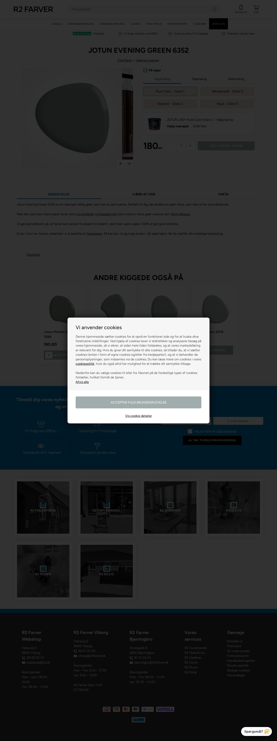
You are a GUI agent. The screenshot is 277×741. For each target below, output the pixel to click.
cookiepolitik (85, 364)
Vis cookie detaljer (138, 416)
